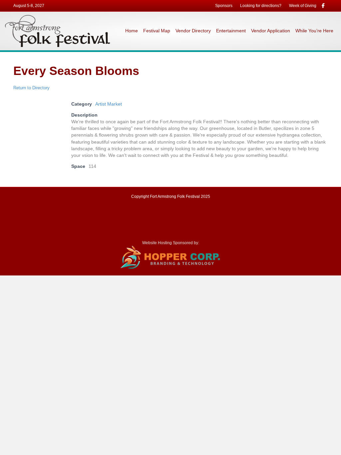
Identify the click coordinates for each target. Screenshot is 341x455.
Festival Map (156, 30)
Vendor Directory (193, 30)
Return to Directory (31, 87)
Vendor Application (270, 30)
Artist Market (108, 104)
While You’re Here (314, 30)
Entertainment (231, 30)
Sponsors (223, 5)
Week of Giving (302, 5)
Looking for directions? (260, 5)
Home (131, 30)
